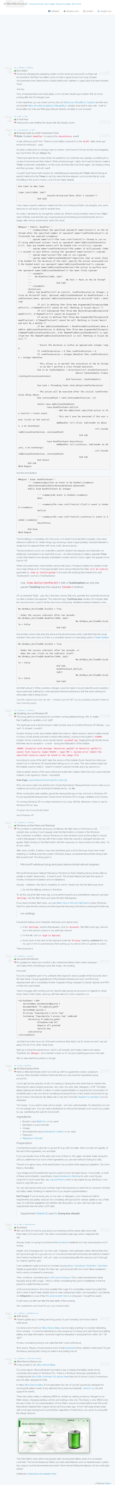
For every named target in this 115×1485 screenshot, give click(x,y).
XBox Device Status (51, 1328)
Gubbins (91, 102)
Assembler (70, 1348)
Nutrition (28, 1065)
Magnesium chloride (32, 1138)
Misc (20, 116)
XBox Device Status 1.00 (29, 1361)
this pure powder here (56, 1296)
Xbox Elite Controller (42, 1376)
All (15, 67)
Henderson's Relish (54, 1131)
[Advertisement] (57, 39)
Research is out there (88, 1097)
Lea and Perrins (57, 1179)
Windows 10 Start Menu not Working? (36, 825)
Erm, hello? (22, 71)
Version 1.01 (88, 1388)
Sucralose (22, 1227)
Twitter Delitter (101, 637)
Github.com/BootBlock (74, 102)
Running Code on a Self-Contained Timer (38, 133)
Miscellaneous (30, 1224)
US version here (60, 1376)
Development (24, 130)
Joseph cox (105, 11)
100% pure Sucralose (60, 1277)
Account (30, 956)
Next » (108, 1483)
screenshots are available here (41, 1474)
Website (22, 67)
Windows (31, 710)
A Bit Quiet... (23, 1316)
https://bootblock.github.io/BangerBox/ (47, 105)
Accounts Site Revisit (27, 959)
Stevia (70, 1266)
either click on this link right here (72, 903)
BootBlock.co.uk (43, 3)
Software (22, 710)
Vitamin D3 (42, 1213)
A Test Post (22, 119)
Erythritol (91, 1266)
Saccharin (103, 1266)
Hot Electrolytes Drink (28, 1068)
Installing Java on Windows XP (32, 713)
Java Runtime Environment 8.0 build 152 (48, 780)
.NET (33, 130)
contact (89, 11)
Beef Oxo (41, 1121)
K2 (55, 1213)
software (54, 11)
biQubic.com (72, 11)
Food (20, 1065)
